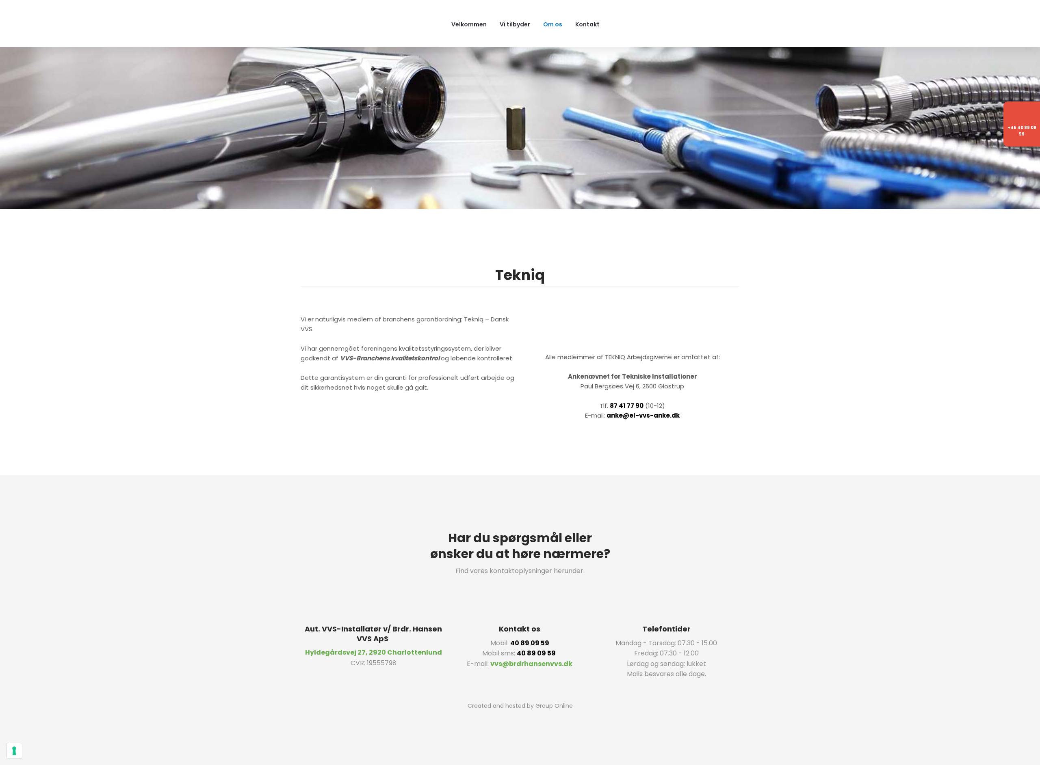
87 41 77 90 (627, 405)
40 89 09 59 (529, 643)
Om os (552, 24)
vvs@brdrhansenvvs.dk (531, 663)
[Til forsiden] (366, 23)
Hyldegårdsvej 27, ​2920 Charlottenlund (373, 652)
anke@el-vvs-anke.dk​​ (643, 415)
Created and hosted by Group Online (520, 706)
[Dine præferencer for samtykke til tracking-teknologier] (14, 751)
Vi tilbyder (515, 24)
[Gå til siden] (633, 328)
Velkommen (469, 24)
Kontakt (587, 24)
